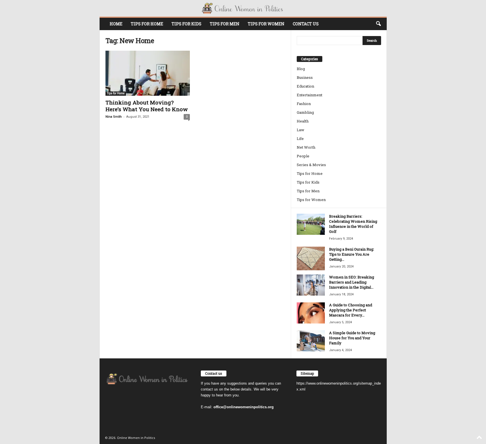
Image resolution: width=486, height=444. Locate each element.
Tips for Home (147, 23)
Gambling (305, 112)
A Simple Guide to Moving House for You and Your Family (352, 337)
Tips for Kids (186, 23)
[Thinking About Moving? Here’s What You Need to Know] (147, 73)
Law (300, 129)
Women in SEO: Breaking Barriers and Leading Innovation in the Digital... (351, 282)
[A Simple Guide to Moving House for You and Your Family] (311, 340)
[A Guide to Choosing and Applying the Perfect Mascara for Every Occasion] (311, 312)
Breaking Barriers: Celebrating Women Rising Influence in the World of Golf (353, 224)
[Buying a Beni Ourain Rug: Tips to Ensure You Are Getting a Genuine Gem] (311, 258)
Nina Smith (113, 117)
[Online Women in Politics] (243, 8)
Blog (301, 68)
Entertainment (309, 94)
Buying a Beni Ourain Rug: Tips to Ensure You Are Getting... (351, 254)
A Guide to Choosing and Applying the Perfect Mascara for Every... (350, 310)
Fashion (304, 103)
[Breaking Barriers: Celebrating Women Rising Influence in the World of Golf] (311, 224)
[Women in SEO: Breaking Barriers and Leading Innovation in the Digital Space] (311, 285)
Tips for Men (224, 23)
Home (116, 23)
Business (305, 77)
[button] (378, 24)
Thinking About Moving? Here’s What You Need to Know (146, 106)
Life (300, 138)
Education (305, 86)
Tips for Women (266, 23)
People (303, 156)
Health (303, 121)
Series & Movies (311, 164)
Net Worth (306, 147)
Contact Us (306, 23)
